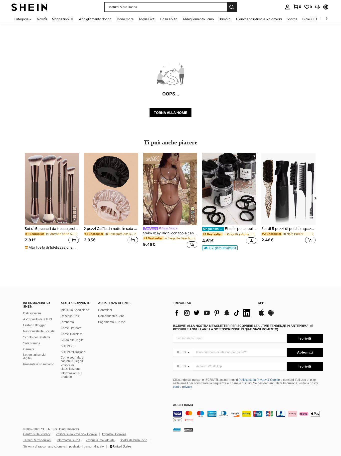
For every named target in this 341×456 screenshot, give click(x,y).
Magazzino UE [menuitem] (63, 19)
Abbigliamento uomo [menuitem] (198, 19)
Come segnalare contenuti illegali (72, 359)
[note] (52, 247)
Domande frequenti (111, 316)
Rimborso (67, 322)
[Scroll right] (326, 19)
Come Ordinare (71, 328)
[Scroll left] (320, 19)
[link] (297, 7)
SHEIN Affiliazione (73, 352)
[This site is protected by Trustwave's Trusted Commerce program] (176, 429)
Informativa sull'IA (68, 440)
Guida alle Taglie (72, 340)
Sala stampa (31, 343)
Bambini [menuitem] (225, 19)
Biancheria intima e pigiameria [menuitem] (259, 19)
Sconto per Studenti (36, 337)
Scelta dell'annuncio (133, 440)
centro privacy (182, 387)
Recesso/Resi (70, 316)
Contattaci (105, 310)
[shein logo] (29, 7)
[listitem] (52, 201)
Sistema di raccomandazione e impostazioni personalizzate (63, 446)
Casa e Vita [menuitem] (168, 19)
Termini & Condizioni (37, 440)
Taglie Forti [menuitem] (147, 19)
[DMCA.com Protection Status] (188, 429)
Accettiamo (183, 405)
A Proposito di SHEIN (37, 319)
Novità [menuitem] (42, 19)
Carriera (28, 349)
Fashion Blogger (34, 325)
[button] (317, 7)
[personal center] (287, 7)
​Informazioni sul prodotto (71, 375)
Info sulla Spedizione (75, 310)
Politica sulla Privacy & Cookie (259, 380)
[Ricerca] (232, 7)
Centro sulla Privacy (36, 434)
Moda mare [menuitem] (125, 19)
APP (261, 303)
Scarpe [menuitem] (292, 19)
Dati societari (32, 313)
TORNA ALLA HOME (170, 112)
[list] (213, 313)
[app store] (261, 315)
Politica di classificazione (71, 367)
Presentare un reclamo (38, 364)
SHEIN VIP (68, 346)
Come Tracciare (71, 334)
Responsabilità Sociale (39, 331)
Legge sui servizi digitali (34, 356)
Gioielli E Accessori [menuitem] (316, 19)
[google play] (270, 315)
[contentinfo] (248, 417)
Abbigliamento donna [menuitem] (95, 19)
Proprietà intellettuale (100, 440)
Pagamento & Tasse (111, 322)
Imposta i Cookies (114, 434)
